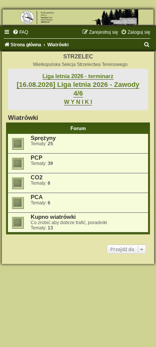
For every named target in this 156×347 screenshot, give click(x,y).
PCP (36, 158)
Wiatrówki (23, 117)
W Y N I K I (78, 102)
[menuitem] (20, 32)
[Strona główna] (78, 17)
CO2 (36, 177)
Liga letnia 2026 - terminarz (78, 76)
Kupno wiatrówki (53, 217)
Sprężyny (43, 138)
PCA (37, 197)
